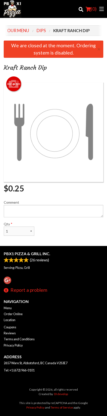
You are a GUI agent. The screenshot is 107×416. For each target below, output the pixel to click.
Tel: (19, 370)
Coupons (10, 327)
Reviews (10, 333)
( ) (94, 9)
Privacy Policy (13, 345)
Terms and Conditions (19, 339)
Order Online (13, 314)
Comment (11, 202)
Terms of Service (62, 407)
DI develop (61, 394)
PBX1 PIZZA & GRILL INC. (27, 253)
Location (9, 320)
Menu (8, 308)
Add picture (13, 84)
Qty (8, 224)
